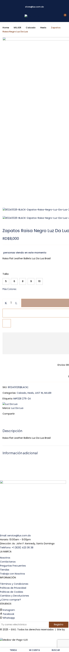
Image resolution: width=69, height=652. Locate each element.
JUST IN (39, 393)
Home (6, 27)
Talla (5, 274)
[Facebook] (19, 413)
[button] (63, 16)
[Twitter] (24, 413)
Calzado (31, 27)
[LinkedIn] (30, 413)
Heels (43, 27)
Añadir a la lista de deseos (7, 323)
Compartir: (9, 413)
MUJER (17, 27)
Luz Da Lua (17, 408)
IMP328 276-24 (22, 398)
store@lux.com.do (34, 6)
